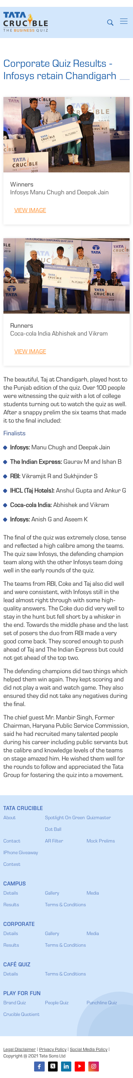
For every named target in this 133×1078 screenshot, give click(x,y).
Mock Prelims (101, 841)
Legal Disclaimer (19, 1050)
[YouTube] (80, 1066)
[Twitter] (53, 1066)
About (9, 818)
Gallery (52, 893)
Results (11, 905)
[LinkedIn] (66, 1066)
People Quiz (57, 1003)
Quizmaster (99, 818)
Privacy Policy (52, 1050)
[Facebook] (39, 1066)
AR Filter (54, 841)
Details (10, 893)
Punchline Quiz (102, 1003)
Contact (11, 841)
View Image (30, 211)
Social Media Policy (88, 1050)
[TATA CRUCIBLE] (25, 22)
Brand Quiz (14, 1003)
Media (93, 893)
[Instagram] (93, 1066)
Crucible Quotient (21, 1015)
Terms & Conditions (65, 905)
